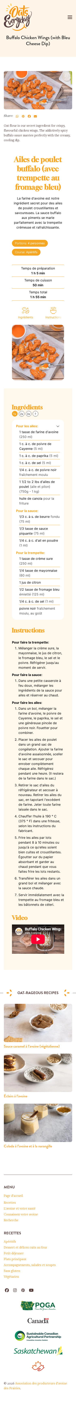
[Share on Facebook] (29, 116)
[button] (70, 17)
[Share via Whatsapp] (17, 116)
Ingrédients (25, 317)
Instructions (53, 317)
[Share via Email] (35, 116)
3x (28, 414)
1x (14, 414)
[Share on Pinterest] (23, 116)
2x (21, 414)
